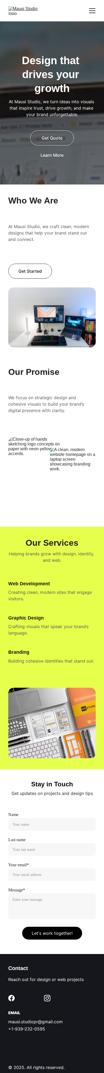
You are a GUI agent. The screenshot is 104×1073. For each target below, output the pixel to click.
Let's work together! (52, 933)
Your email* (18, 865)
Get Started (30, 271)
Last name (17, 839)
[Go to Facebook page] (11, 998)
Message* (16, 890)
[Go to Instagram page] (47, 998)
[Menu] (92, 10)
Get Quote (52, 138)
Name (13, 814)
